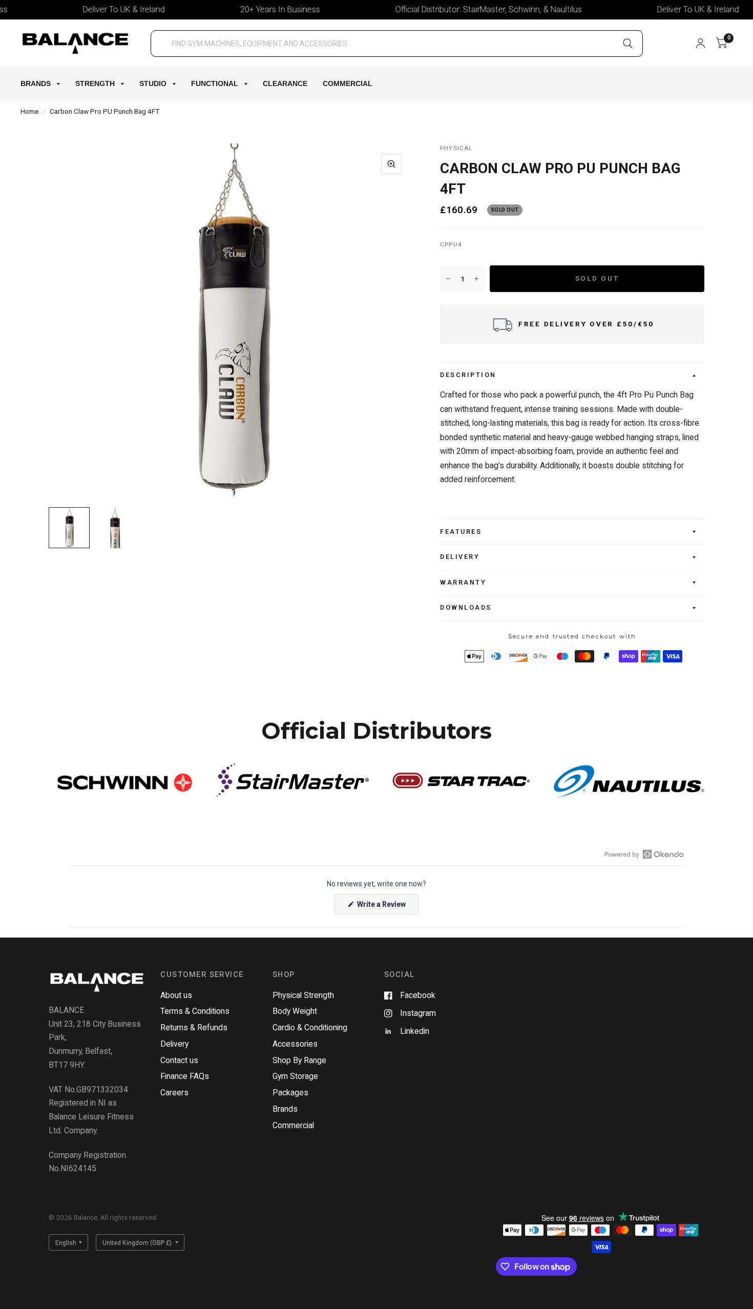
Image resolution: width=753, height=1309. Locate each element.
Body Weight (295, 1011)
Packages (290, 1092)
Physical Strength (303, 995)
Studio (152, 83)
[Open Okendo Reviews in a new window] (644, 854)
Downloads (466, 607)
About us (176, 995)
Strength (95, 83)
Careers (174, 1092)
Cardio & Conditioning (310, 1027)
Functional (214, 83)
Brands (35, 83)
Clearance (285, 83)
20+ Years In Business (259, 9)
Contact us (179, 1060)
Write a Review (382, 907)
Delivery (459, 556)
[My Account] (700, 43)
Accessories (295, 1044)
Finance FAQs (184, 1076)
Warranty (463, 582)
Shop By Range (299, 1060)
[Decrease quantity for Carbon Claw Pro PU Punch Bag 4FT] (448, 279)
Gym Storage (295, 1076)
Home (29, 111)
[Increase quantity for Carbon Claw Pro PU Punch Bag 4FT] (476, 279)
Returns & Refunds (193, 1027)
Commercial (347, 83)
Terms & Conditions (194, 1011)
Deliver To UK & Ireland (102, 9)
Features (461, 531)
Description (468, 375)
